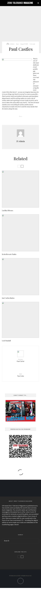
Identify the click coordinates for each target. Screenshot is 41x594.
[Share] (12, 119)
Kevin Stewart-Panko (9, 254)
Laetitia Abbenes (7, 210)
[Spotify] (26, 490)
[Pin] (23, 119)
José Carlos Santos (8, 298)
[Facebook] (15, 490)
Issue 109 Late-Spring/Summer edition (23, 562)
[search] (37, 540)
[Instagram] (18, 490)
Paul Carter (20, 360)
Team (17, 44)
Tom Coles (20, 375)
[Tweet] (18, 119)
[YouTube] (22, 490)
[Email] (28, 119)
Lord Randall (6, 341)
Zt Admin (12, 44)
